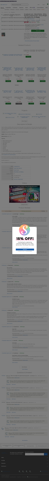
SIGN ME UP (25, 249)
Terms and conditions (29, 251)
